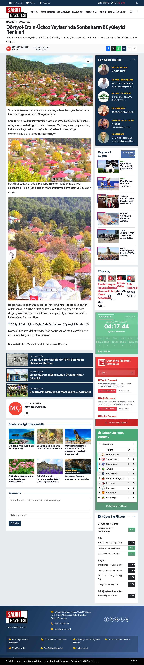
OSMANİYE (63, 12)
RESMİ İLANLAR (117, 12)
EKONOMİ (91, 12)
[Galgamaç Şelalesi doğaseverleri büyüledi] (78, 466)
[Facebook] (106, 619)
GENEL (34, 12)
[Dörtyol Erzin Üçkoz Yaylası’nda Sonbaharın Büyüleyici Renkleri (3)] (49, 248)
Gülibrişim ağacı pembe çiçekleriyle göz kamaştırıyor (21, 479)
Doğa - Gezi (25, 22)
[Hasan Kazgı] (103, 110)
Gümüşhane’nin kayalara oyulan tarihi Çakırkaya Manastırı (48, 479)
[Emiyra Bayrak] (103, 69)
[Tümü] (134, 59)
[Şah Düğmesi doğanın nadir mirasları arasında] (50, 436)
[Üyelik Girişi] (135, 3)
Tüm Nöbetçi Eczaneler (118, 423)
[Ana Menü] (136, 12)
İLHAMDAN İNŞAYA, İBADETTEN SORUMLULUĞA (122, 99)
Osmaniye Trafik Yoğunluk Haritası (86, 641)
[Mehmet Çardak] (15, 408)
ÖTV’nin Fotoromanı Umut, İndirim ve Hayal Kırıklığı (123, 140)
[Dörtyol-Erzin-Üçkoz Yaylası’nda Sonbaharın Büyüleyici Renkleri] (49, 80)
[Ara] (131, 12)
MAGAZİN (78, 12)
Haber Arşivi (82, 648)
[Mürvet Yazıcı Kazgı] (103, 124)
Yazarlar (46, 3)
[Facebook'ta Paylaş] (108, 48)
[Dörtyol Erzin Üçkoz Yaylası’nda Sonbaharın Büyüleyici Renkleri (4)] (49, 159)
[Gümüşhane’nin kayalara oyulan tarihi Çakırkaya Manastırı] (50, 466)
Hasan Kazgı (118, 108)
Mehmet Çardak (35, 406)
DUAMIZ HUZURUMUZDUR (121, 125)
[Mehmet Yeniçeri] (103, 96)
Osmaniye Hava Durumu (56, 639)
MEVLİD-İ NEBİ (119, 71)
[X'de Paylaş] (113, 48)
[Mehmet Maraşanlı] (103, 83)
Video (32, 3)
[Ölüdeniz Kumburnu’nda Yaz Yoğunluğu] (21, 436)
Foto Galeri (16, 3)
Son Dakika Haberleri (53, 648)
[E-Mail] (27, 413)
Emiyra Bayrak (120, 68)
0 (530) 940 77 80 (108, 409)
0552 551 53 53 (62, 624)
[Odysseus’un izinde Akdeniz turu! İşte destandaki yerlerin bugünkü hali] (78, 436)
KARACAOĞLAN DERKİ (123, 112)
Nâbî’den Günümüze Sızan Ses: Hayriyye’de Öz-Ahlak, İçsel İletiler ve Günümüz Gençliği (123, 85)
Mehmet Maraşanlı (122, 80)
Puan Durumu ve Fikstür (119, 639)
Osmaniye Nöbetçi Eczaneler (19, 641)
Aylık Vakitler (105, 351)
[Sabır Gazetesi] (16, 12)
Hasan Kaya (118, 134)
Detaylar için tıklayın (116, 506)
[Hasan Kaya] (103, 137)
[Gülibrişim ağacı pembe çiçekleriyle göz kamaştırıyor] (21, 466)
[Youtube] (116, 619)
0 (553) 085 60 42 (108, 391)
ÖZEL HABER (47, 12)
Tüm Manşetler (19, 648)
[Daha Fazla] (124, 48)
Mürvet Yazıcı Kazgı (123, 121)
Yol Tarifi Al (125, 391)
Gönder (15, 523)
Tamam (134, 661)
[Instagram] (111, 619)
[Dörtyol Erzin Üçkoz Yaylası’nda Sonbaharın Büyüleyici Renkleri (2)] (48, 324)
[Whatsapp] (121, 619)
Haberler (10, 22)
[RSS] (126, 619)
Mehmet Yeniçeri (121, 93)
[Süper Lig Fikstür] (134, 516)
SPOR (103, 12)
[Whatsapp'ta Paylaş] (118, 48)
